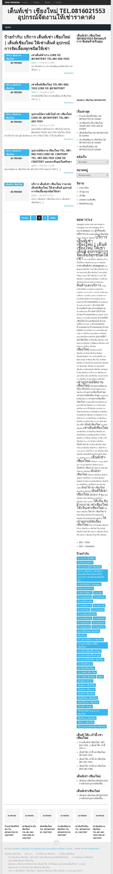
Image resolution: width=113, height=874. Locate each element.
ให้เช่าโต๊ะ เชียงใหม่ (99, 535)
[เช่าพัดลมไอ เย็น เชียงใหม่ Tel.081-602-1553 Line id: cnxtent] (30, 816)
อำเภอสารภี (93, 311)
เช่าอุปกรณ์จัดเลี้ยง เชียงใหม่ (90, 659)
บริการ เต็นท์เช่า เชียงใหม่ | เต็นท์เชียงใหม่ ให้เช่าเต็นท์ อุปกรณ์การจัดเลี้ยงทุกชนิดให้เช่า (92, 248)
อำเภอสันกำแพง (84, 308)
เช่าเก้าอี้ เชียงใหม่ (89, 408)
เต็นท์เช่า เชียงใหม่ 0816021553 (91, 100)
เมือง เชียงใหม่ (88, 498)
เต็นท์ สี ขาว (94, 448)
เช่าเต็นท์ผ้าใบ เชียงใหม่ (85, 415)
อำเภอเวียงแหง (92, 321)
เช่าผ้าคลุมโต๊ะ (98, 356)
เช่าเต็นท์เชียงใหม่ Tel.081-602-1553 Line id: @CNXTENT (50, 86)
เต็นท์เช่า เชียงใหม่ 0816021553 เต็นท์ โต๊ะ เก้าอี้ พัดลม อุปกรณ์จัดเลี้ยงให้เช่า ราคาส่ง (47, 864)
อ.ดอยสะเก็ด (99, 289)
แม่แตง (90, 502)
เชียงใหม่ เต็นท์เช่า (96, 353)
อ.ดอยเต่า (80, 292)
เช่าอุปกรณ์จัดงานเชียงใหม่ (95, 379)
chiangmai (80, 224)
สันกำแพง (86, 282)
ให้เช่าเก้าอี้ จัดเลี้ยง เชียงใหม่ (98, 525)
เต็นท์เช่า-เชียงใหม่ (91, 459)
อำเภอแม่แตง (98, 627)
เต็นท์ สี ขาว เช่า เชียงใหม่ (95, 451)
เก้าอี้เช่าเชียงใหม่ (66, 854)
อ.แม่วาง (93, 296)
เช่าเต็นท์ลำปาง (98, 415)
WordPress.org (86, 203)
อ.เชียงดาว (80, 296)
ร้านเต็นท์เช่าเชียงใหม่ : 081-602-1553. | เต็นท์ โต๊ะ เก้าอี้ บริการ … (92, 745)
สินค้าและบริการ (89, 285)
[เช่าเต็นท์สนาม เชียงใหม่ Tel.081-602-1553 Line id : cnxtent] (100, 816)
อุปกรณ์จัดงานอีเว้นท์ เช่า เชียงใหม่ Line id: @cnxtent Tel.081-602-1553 (51, 117)
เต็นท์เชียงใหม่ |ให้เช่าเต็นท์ (92, 454)
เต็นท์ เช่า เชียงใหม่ (83, 471)
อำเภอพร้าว (88, 305)
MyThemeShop (91, 849)
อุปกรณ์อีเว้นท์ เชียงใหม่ (88, 631)
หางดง (104, 286)
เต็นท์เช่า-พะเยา (85, 458)
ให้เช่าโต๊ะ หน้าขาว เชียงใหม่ (93, 532)
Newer (25, 218)
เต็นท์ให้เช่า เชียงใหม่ (92, 492)
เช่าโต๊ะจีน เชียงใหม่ (90, 438)
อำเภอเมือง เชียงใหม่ (90, 318)
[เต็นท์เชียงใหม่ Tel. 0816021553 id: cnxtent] (47, 816)
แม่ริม (85, 502)
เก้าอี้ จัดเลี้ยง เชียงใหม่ (96, 340)
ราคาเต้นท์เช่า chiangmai (90, 265)
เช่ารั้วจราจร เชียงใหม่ (95, 373)
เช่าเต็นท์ (99, 408)
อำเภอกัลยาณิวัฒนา (83, 299)
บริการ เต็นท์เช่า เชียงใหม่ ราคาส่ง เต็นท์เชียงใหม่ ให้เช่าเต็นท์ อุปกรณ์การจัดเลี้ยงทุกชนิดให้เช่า (51, 187)
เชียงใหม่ (83, 349)
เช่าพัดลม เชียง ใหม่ (92, 360)
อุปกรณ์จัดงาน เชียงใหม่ (98, 333)
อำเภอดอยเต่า (103, 302)
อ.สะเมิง (96, 292)
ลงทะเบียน (84, 188)
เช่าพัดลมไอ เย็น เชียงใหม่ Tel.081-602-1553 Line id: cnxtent (91, 126)
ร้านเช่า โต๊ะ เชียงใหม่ (89, 276)
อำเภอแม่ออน (98, 324)
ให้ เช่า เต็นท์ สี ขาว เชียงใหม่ (87, 528)
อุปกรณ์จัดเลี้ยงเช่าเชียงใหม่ (86, 337)
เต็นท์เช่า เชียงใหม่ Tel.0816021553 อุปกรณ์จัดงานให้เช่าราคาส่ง (56, 14)
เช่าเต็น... (59, 2)
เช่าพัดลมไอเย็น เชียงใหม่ (91, 369)
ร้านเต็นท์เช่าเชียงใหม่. (91, 279)
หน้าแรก (28, 854)
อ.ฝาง (86, 292)
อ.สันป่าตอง (104, 292)
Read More (68, 73)
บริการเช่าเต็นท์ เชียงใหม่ (96, 234)
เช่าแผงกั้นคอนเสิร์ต (92, 435)
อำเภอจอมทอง (95, 299)
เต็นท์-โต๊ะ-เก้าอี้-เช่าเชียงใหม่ (92, 444)
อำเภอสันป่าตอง (82, 311)
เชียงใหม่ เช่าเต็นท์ (83, 353)
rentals (87, 224)
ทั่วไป (92, 231)
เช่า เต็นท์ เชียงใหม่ (90, 424)
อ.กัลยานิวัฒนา (82, 289)
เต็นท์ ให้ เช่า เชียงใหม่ (93, 487)
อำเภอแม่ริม (99, 618)
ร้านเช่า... (25, 2)
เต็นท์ (79, 444)
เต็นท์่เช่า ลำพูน (97, 495)
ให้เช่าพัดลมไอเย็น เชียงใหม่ (92, 518)
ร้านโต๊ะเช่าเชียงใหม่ (45, 854)
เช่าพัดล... (37, 2)
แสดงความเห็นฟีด (87, 199)
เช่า (90, 356)
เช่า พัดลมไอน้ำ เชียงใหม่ (85, 366)
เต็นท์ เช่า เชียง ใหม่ (101, 468)
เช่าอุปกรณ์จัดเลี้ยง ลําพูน (88, 395)
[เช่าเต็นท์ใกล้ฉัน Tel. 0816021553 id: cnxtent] (83, 816)
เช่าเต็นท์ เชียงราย (89, 421)
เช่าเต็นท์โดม (81, 432)
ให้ (105, 512)
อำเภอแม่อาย (83, 327)
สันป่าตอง (100, 282)
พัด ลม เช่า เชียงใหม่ (98, 263)
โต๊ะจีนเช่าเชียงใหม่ (90, 508)
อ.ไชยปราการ (101, 296)
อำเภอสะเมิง (98, 305)
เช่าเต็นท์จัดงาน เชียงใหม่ (98, 412)
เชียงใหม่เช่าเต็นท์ (96, 350)
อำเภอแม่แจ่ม (95, 327)
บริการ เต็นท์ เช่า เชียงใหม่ (86, 238)
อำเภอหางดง (83, 610)
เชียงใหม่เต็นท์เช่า (83, 356)
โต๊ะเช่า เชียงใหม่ (96, 511)
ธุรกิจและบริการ (85, 562)
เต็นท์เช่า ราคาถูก (97, 462)
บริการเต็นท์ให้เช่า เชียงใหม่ (93, 259)
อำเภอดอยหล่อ (91, 302)
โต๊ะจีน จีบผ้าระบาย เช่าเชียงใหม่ (92, 502)
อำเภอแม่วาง (86, 324)
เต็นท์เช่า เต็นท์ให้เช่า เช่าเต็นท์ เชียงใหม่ (90, 478)
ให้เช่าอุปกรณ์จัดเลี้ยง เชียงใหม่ (91, 521)
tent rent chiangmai (92, 228)
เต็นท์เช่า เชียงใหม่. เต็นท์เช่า (98, 475)
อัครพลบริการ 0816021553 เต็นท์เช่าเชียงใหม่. (29, 867)
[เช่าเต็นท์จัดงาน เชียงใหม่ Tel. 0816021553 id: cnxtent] (65, 816)
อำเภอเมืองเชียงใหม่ (87, 614)
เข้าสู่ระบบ (84, 192)
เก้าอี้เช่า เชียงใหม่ (90, 346)
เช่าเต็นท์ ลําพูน (91, 418)
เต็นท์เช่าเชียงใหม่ (86, 694)
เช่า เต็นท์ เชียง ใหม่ (87, 672)
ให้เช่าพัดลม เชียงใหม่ (84, 515)
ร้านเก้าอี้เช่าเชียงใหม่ (97, 269)
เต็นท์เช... (48, 2)
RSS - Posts (84, 542)
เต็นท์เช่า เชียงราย (85, 468)
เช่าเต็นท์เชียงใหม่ (95, 428)
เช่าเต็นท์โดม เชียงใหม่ (94, 432)
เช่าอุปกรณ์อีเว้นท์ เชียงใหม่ (94, 402)
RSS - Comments (86, 546)
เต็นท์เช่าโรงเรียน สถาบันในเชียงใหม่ (89, 481)
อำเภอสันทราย (99, 308)
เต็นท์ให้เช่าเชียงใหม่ (84, 491)
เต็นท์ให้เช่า (84, 484)
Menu (8, 27)
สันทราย (93, 282)
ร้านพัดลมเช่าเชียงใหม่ (83, 857)
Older (53, 218)
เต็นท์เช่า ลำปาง (97, 465)
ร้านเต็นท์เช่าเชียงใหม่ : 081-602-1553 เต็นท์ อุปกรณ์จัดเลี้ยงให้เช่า (38, 857)
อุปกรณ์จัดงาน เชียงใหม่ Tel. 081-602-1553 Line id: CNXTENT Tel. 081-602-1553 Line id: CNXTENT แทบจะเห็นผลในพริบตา (51, 156)
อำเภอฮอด (99, 315)
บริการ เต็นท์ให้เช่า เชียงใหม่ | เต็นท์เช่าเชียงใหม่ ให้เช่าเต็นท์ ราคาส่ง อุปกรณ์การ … (46, 871)
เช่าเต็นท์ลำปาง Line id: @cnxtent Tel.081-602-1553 (50, 57)
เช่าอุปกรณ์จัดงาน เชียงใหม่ (90, 383)
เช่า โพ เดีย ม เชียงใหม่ (95, 441)
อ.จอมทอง (90, 289)
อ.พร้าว (90, 292)
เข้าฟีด (82, 195)
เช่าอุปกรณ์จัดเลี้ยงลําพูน (94, 392)
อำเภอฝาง (80, 305)
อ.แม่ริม (87, 296)
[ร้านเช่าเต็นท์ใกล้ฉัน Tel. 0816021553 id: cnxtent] (12, 816)
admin (34, 63)
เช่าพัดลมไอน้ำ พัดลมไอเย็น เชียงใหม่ (95, 363)
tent (91, 224)
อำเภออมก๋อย (89, 314)
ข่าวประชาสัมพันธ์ (86, 558)
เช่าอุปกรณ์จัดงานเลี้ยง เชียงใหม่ (88, 645)
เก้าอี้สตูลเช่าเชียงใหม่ (97, 343)
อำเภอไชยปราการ (90, 330)
